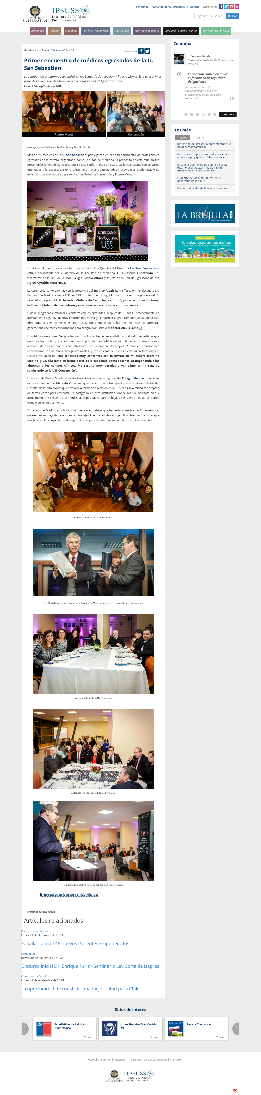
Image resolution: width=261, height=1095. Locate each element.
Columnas (71, 31)
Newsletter (120, 1059)
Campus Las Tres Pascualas (137, 268)
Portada (46, 50)
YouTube (231, 6)
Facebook (221, 6)
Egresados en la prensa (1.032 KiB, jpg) (70, 894)
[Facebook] (141, 51)
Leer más (228, 114)
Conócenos (142, 6)
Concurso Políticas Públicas (181, 31)
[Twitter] (147, 51)
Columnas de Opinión (35, 976)
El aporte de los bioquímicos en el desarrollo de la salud (199, 179)
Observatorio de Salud (216, 31)
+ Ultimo (198, 137)
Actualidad (37, 31)
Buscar (232, 16)
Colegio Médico (133, 378)
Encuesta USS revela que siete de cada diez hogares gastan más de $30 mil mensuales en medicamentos (202, 167)
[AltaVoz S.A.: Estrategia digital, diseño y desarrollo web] (235, 1090)
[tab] (182, 137)
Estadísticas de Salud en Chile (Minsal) (70, 1026)
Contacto (194, 6)
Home (91, 1059)
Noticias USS (121, 31)
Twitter (226, 6)
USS (71, 50)
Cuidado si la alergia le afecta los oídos (202, 188)
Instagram (237, 6)
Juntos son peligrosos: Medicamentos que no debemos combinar (204, 145)
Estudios (55, 31)
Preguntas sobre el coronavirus (169, 6)
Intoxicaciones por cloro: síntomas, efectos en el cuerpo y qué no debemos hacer (204, 155)
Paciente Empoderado (96, 31)
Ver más (88, 1037)
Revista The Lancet (199, 1024)
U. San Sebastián (74, 155)
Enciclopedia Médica (147, 31)
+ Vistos (182, 137)
